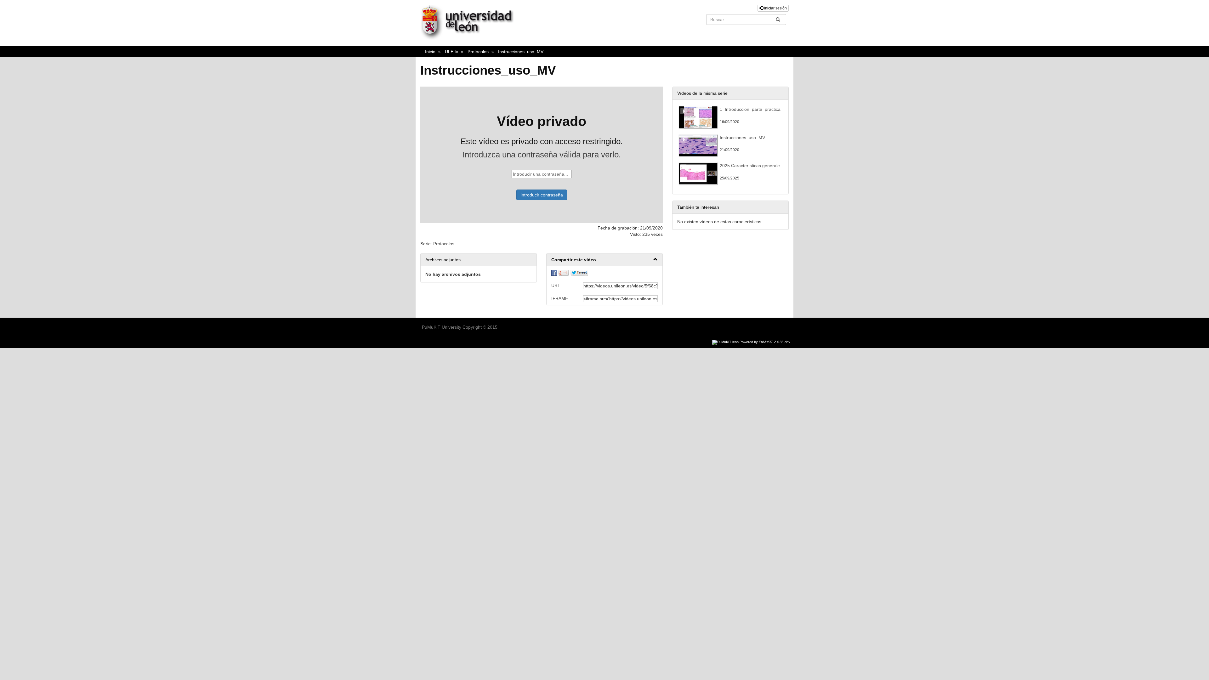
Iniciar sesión (775, 8)
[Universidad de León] (470, 38)
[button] (604, 259)
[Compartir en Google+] (563, 272)
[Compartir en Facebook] (554, 272)
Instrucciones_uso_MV (520, 51)
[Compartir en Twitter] (579, 272)
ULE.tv (451, 51)
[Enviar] (778, 19)
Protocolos (478, 51)
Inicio (430, 51)
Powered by (765, 342)
